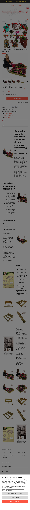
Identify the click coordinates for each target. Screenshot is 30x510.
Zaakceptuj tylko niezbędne (15, 493)
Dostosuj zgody (15, 497)
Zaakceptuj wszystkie (15, 501)
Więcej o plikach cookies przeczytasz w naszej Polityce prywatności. (13, 489)
